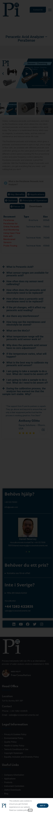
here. (30, 810)
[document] (26, 406)
